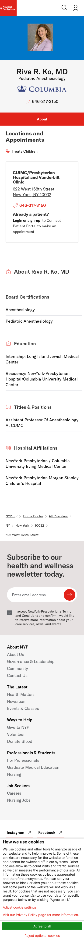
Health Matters (21, 694)
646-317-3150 (45, 101)
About (42, 119)
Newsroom (17, 701)
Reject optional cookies (42, 935)
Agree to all (42, 926)
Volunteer (16, 734)
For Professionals (23, 760)
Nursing (14, 774)
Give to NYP (18, 727)
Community (17, 668)
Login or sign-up (26, 220)
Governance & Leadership (30, 661)
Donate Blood (19, 741)
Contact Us (17, 675)
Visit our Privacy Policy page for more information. (41, 915)
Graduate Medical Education (33, 767)
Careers (14, 793)
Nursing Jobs (19, 800)
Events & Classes (23, 708)
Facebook (46, 832)
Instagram (15, 832)
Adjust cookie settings (19, 907)
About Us (15, 654)
